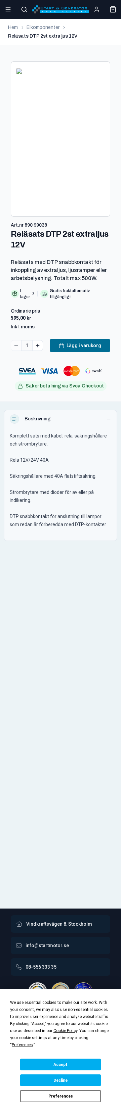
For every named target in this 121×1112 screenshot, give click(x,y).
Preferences (60, 1096)
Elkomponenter (43, 27)
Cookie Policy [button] (65, 1030)
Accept (60, 1064)
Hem (13, 27)
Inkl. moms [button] (23, 326)
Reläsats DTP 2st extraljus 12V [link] (42, 36)
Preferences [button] (22, 1044)
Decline (60, 1080)
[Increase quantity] (37, 345)
